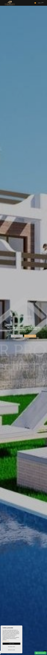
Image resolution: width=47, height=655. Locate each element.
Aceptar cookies (11, 643)
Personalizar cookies (11, 646)
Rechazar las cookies (11, 649)
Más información (6, 641)
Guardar (18, 336)
